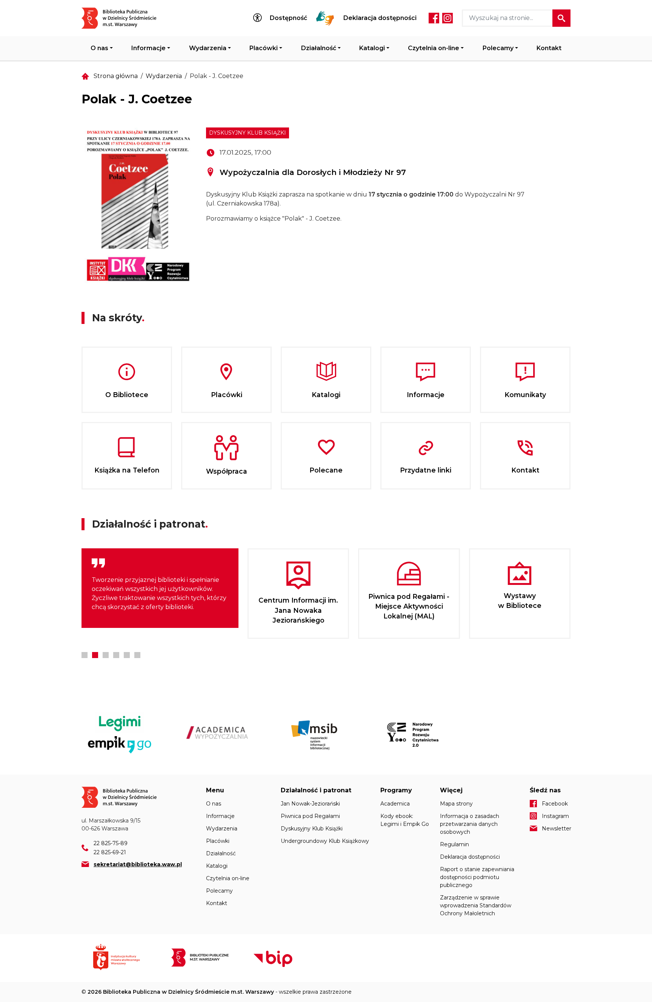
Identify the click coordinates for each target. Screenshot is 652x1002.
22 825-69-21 (110, 852)
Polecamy (498, 48)
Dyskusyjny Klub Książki (247, 132)
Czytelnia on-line (433, 48)
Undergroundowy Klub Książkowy (325, 841)
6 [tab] (137, 655)
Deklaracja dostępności (380, 18)
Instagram (447, 18)
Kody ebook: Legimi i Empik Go (404, 820)
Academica (395, 803)
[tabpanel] (160, 588)
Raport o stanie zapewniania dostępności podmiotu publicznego (477, 877)
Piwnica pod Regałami (310, 816)
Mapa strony (456, 803)
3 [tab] (106, 655)
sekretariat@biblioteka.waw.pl (138, 864)
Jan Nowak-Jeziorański (310, 803)
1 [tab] (85, 655)
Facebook (434, 18)
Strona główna (116, 76)
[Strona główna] (124, 18)
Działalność (318, 48)
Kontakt (549, 48)
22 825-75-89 (111, 843)
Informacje (148, 48)
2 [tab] (95, 655)
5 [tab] (127, 655)
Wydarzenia (207, 48)
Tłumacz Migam (325, 18)
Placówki (263, 48)
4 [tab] (116, 655)
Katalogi (372, 48)
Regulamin (454, 844)
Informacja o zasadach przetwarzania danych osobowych (469, 824)
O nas (99, 48)
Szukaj (561, 18)
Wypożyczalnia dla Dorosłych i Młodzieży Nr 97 (313, 172)
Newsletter (556, 828)
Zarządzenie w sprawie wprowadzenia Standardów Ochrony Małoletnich (475, 905)
